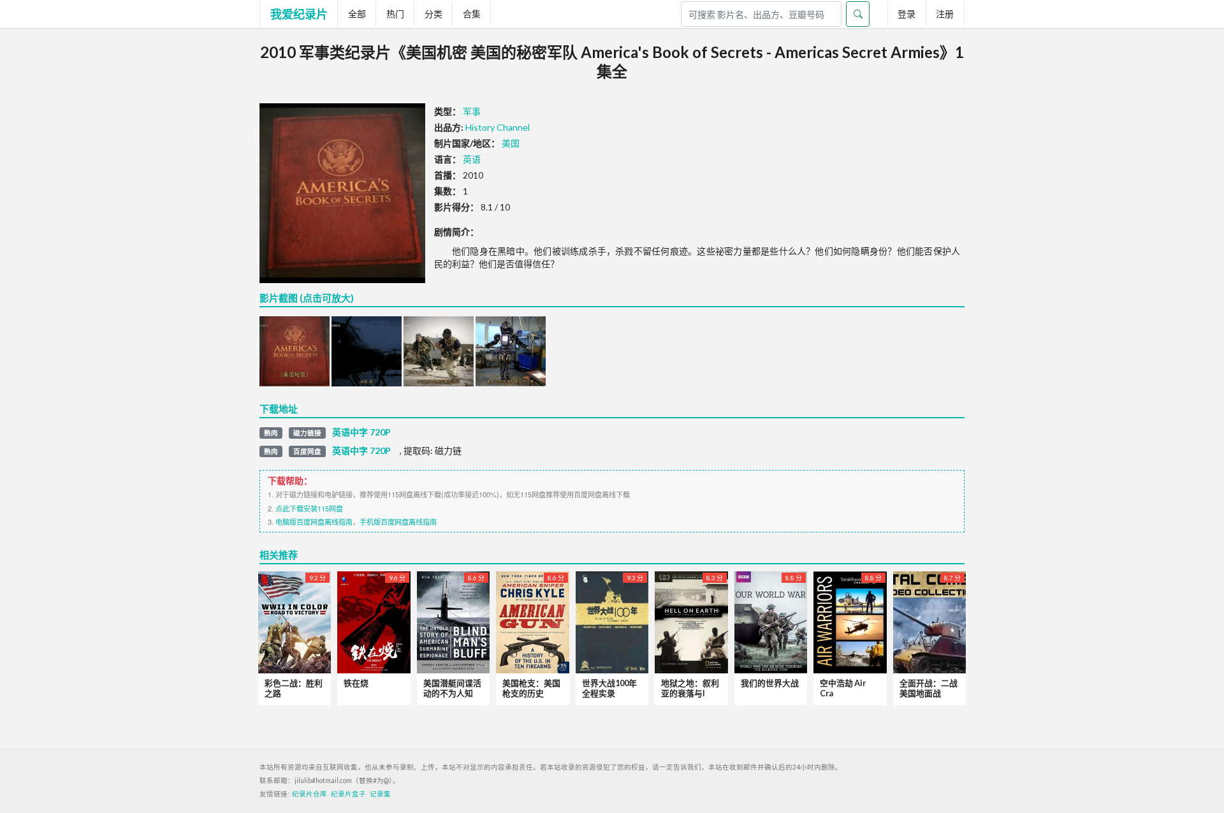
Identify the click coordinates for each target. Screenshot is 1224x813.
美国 (511, 143)
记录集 (380, 794)
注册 (945, 13)
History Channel (497, 127)
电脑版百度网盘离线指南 (314, 521)
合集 (472, 13)
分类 (433, 13)
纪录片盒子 (348, 794)
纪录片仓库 (309, 794)
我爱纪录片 (299, 14)
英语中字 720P (361, 432)
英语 (472, 159)
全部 (357, 13)
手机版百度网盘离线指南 (398, 521)
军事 (472, 111)
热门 (395, 13)
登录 (906, 13)
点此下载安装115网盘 (309, 508)
